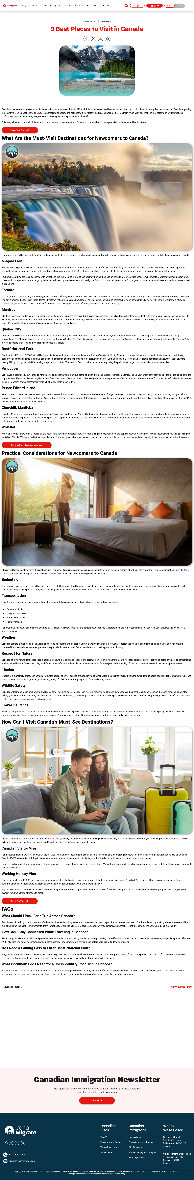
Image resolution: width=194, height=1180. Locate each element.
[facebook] (86, 39)
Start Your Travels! (20, 130)
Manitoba (15, 414)
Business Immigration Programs (143, 1152)
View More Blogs (181, 987)
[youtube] (100, 39)
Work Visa (104, 1137)
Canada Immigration (52, 5)
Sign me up (97, 1100)
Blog (109, 5)
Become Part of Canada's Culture (26, 445)
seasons (75, 643)
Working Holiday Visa (78, 880)
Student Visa (106, 1152)
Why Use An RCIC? (30, 5)
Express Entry (135, 1137)
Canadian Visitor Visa (44, 854)
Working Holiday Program (111, 1142)
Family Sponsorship (137, 1157)
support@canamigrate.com (22, 1161)
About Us (96, 5)
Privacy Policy (119, 1174)
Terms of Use (107, 1174)
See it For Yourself (19, 901)
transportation (137, 586)
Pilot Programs (135, 1147)
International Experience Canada (117, 880)
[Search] (126, 5)
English (169, 6)
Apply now (154, 5)
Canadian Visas (77, 5)
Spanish (180, 6)
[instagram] (107, 39)
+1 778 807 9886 (17, 1154)
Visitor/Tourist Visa (108, 1147)
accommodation (112, 586)
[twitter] (93, 39)
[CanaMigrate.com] (10, 5)
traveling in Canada (34, 586)
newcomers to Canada (170, 109)
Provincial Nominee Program (141, 1142)
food (123, 586)
